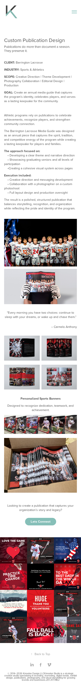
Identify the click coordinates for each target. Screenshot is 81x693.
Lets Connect (41, 521)
